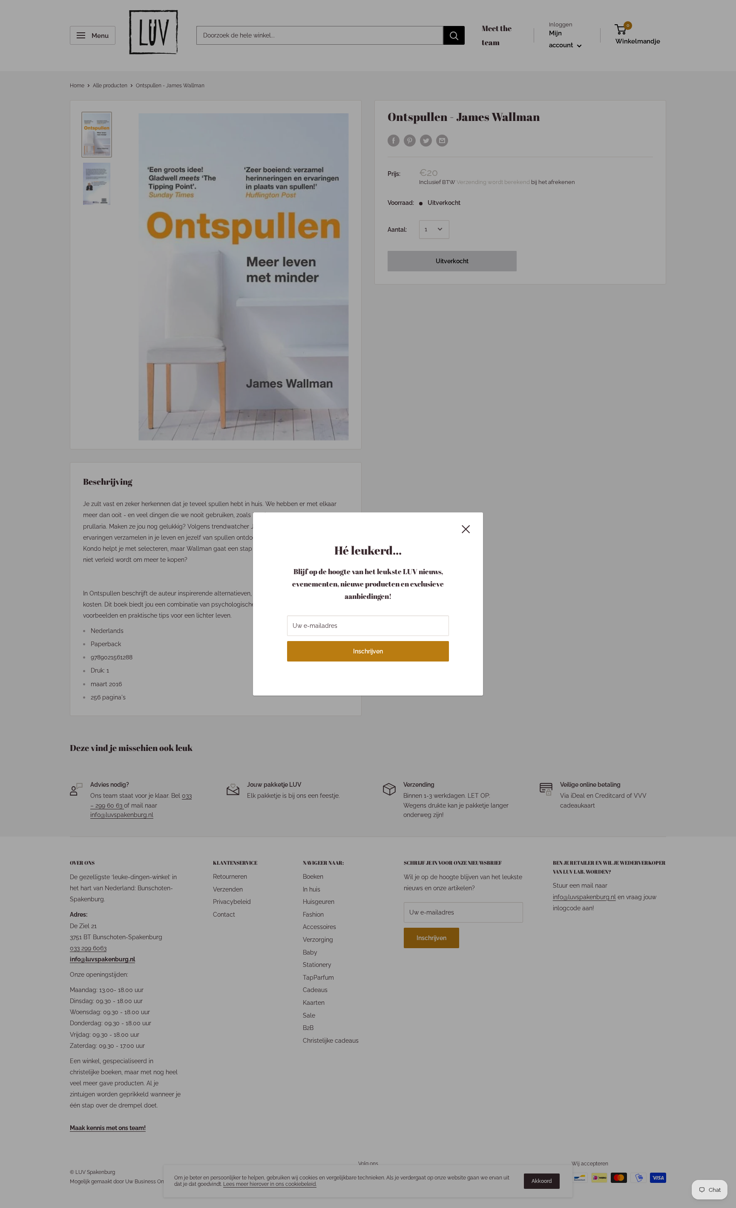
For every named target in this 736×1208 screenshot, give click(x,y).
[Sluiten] (466, 528)
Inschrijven (368, 651)
